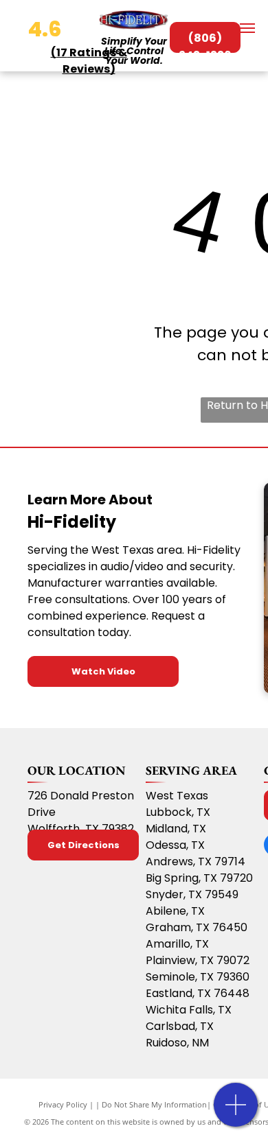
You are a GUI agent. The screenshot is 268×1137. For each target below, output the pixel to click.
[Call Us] (236, 1112)
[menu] (247, 28)
